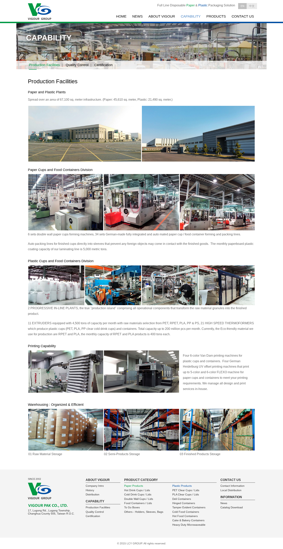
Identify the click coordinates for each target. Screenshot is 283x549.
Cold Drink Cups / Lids (137, 494)
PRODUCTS (216, 16)
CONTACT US (243, 16)
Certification (103, 65)
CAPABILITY (191, 16)
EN (242, 6)
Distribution (92, 494)
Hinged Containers (183, 503)
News (223, 503)
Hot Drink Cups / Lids (137, 490)
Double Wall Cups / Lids (138, 498)
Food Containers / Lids (138, 503)
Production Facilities (44, 65)
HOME (121, 16)
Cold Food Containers (185, 511)
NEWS (137, 16)
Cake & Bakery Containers (188, 520)
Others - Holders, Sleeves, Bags (143, 511)
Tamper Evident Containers (188, 507)
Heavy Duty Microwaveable (188, 524)
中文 (252, 6)
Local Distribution (230, 490)
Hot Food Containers (185, 516)
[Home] (40, 11)
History (90, 490)
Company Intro (95, 485)
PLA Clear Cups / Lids (185, 494)
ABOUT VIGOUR (161, 16)
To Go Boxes (132, 507)
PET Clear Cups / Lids (185, 490)
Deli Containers (181, 498)
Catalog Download (231, 507)
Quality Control (77, 65)
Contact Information (232, 485)
